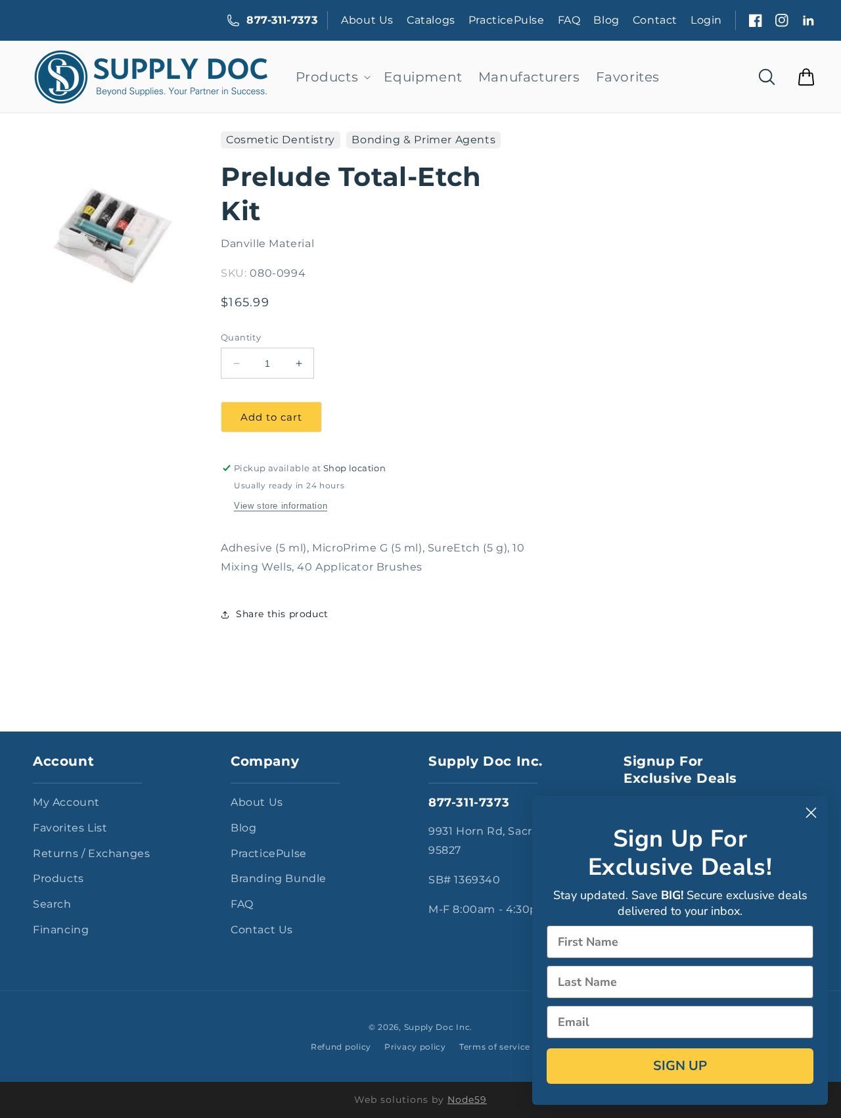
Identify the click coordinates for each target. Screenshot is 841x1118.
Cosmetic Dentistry (280, 139)
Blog (606, 20)
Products (58, 878)
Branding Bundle (279, 878)
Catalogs (431, 20)
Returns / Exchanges (91, 853)
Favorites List (70, 828)
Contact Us (262, 929)
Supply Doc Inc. (438, 1027)
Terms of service (494, 1047)
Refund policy (341, 1047)
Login (706, 20)
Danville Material (267, 243)
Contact (655, 20)
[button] (332, 76)
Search (52, 904)
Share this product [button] (282, 614)
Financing (61, 929)
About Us (367, 20)
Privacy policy (415, 1047)
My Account (66, 802)
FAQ (569, 20)
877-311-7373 (281, 20)
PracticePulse (506, 20)
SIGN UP (680, 1066)
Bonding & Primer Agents (423, 139)
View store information (280, 506)
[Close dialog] (811, 812)
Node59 (467, 1100)
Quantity (241, 337)
